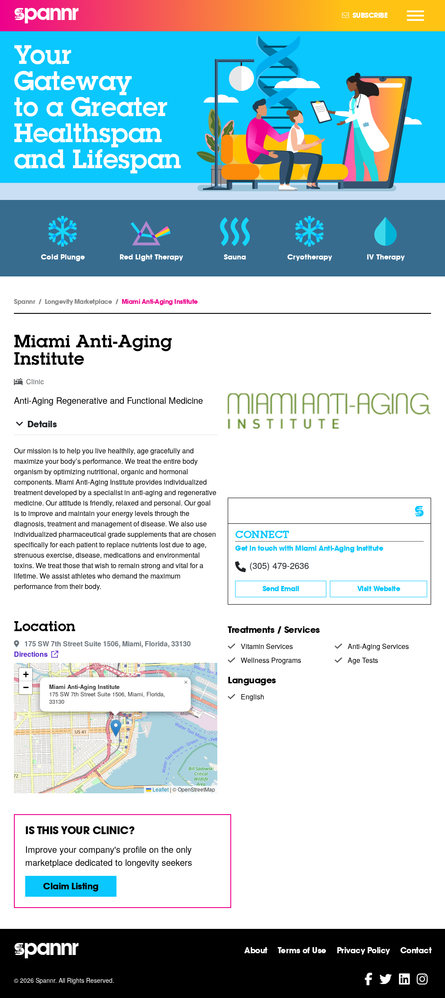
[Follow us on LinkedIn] (404, 978)
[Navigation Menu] (415, 15)
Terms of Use (302, 950)
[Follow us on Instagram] (422, 978)
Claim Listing (71, 886)
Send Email (280, 588)
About (255, 950)
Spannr (24, 302)
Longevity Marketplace (78, 302)
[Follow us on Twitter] (385, 978)
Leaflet (160, 789)
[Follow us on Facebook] (368, 978)
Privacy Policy (363, 950)
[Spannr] (46, 16)
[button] (115, 728)
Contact (416, 950)
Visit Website (378, 588)
